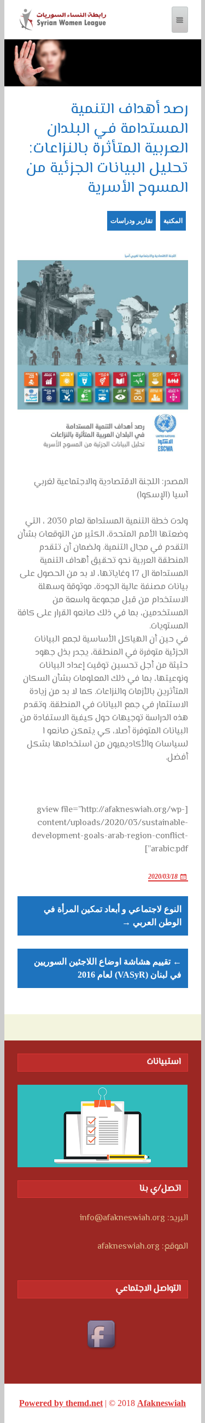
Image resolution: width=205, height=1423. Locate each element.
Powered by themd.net (61, 1403)
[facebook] (102, 1335)
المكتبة (173, 221)
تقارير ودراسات (131, 221)
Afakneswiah (161, 1403)
